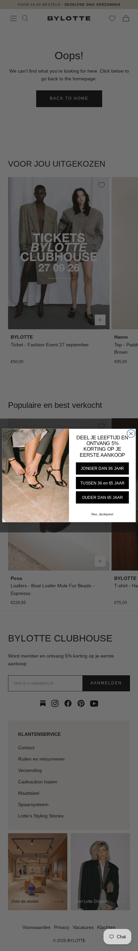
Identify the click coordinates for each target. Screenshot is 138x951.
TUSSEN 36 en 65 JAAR (102, 483)
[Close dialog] (131, 433)
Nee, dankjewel (102, 514)
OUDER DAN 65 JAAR (102, 497)
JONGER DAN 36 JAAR (102, 468)
